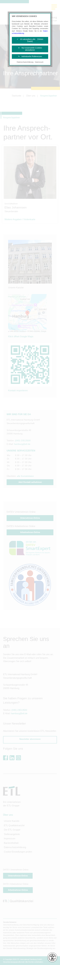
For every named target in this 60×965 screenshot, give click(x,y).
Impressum (39, 62)
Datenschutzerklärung (25, 62)
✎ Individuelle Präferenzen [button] (30, 56)
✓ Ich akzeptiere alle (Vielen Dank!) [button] (30, 40)
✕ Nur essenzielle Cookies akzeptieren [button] (30, 49)
